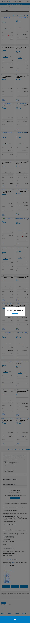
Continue (15, 313)
